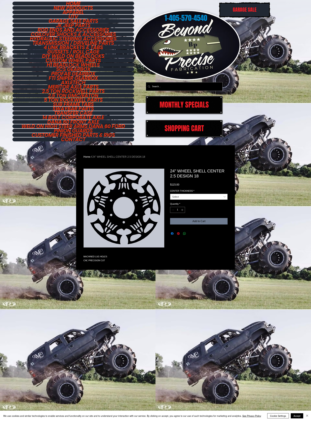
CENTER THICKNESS (182, 191)
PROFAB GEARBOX (73, 74)
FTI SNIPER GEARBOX (73, 78)
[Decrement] (173, 210)
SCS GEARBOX (73, 69)
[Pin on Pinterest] (178, 233)
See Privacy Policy (251, 415)
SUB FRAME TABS (73, 104)
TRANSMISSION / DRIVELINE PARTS (73, 43)
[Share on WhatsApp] (184, 233)
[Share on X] (191, 233)
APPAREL (73, 12)
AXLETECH (73, 82)
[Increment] (182, 210)
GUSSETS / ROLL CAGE (73, 52)
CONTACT (73, 139)
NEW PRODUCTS (73, 8)
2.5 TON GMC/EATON (73, 96)
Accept (297, 415)
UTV (73, 17)
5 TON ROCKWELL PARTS (73, 100)
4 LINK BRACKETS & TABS (73, 47)
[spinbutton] (177, 210)
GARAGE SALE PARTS (73, 21)
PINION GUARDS (73, 131)
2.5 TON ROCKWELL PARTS (73, 91)
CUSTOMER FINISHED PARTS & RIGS (73, 135)
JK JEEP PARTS (73, 25)
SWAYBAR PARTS (73, 109)
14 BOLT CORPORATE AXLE (73, 117)
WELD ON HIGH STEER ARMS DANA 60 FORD (73, 126)
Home (86, 156)
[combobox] (199, 197)
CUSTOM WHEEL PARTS (73, 60)
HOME (73, 3)
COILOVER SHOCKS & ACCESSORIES (73, 34)
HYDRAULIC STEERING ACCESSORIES (73, 39)
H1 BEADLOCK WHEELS (73, 65)
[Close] (307, 415)
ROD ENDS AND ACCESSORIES (73, 30)
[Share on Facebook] (172, 233)
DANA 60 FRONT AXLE (73, 122)
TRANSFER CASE (73, 113)
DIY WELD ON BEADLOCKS (73, 56)
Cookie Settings (278, 415)
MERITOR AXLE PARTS (73, 87)
